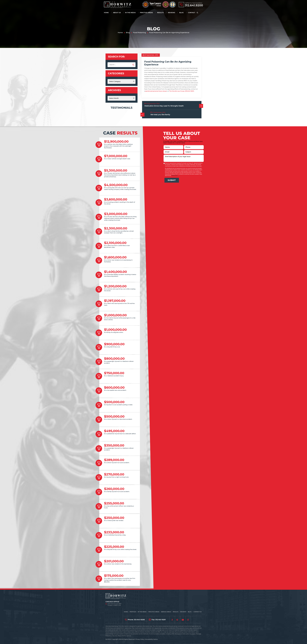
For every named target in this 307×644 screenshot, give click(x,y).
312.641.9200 (194, 5)
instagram (188, 619)
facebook (172, 619)
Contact (191, 12)
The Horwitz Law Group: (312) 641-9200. (181, 91)
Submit (172, 180)
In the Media (130, 12)
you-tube (182, 619)
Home (106, 12)
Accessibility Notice (151, 639)
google (177, 619)
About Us (117, 12)
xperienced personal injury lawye (156, 91)
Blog (181, 12)
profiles (133, 611)
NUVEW (108, 639)
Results (160, 12)
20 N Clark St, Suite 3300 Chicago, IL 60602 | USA (114, 604)
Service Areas (166, 611)
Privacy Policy (175, 175)
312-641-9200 (139, 620)
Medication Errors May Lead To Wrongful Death (164, 106)
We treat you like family (160, 115)
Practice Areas (146, 12)
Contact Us (197, 611)
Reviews (171, 12)
